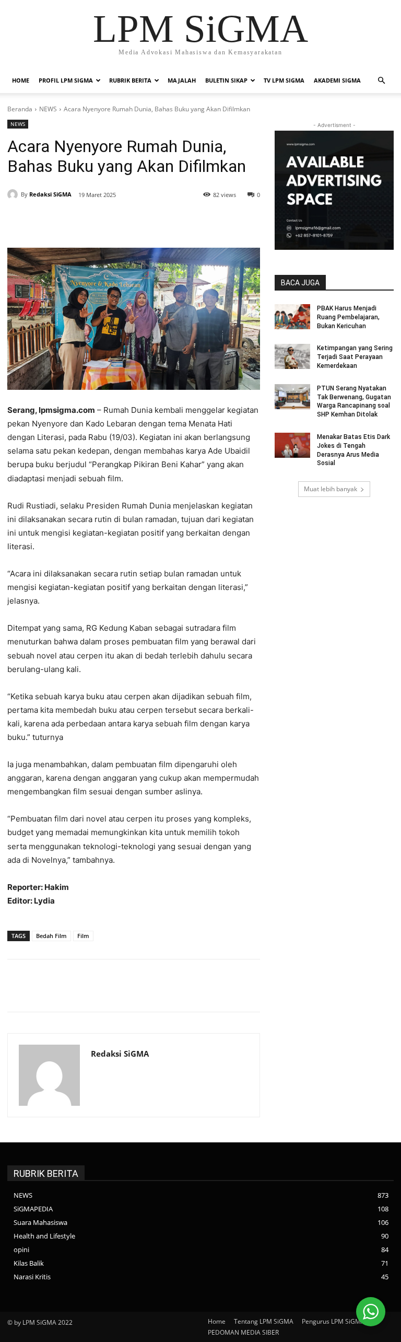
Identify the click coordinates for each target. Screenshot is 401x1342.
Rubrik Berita (130, 80)
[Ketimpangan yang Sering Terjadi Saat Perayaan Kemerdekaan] (292, 356)
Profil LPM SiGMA (66, 80)
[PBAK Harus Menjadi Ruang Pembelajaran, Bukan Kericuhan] (292, 316)
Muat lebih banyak (330, 488)
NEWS (48, 109)
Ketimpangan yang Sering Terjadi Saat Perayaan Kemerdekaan (355, 356)
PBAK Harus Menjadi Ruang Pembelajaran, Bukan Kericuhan (348, 317)
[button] (381, 81)
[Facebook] (85, 221)
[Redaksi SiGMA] (14, 194)
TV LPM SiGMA (284, 80)
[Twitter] (109, 221)
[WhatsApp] (157, 221)
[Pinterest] (133, 221)
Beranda (19, 109)
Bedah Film (51, 936)
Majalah (182, 80)
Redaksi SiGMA (50, 194)
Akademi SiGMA (337, 80)
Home (20, 80)
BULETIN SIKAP (226, 80)
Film (83, 936)
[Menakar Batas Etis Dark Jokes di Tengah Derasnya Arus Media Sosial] (292, 445)
